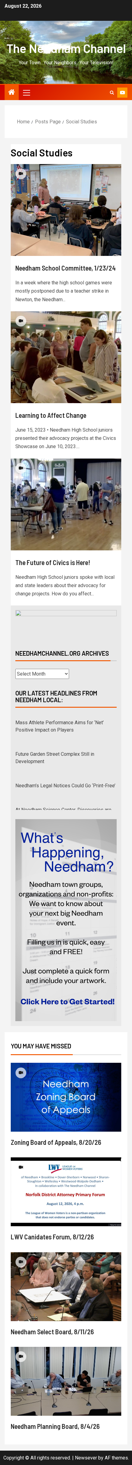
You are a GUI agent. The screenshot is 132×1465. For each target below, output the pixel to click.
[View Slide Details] (66, 624)
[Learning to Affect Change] (66, 357)
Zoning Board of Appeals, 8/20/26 (56, 1135)
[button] (26, 92)
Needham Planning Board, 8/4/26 (55, 1419)
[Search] (112, 93)
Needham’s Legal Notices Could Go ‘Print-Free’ (65, 782)
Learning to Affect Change (50, 415)
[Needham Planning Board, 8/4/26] (66, 1373)
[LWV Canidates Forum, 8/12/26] (66, 1184)
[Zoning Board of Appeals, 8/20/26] (66, 1089)
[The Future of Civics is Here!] (66, 504)
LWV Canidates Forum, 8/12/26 (52, 1229)
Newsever (86, 1450)
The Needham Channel (66, 48)
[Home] (11, 92)
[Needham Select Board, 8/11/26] (66, 1279)
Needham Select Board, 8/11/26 (52, 1324)
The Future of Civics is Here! (52, 562)
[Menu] (26, 92)
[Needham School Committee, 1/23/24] (66, 210)
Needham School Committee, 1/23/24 (65, 268)
